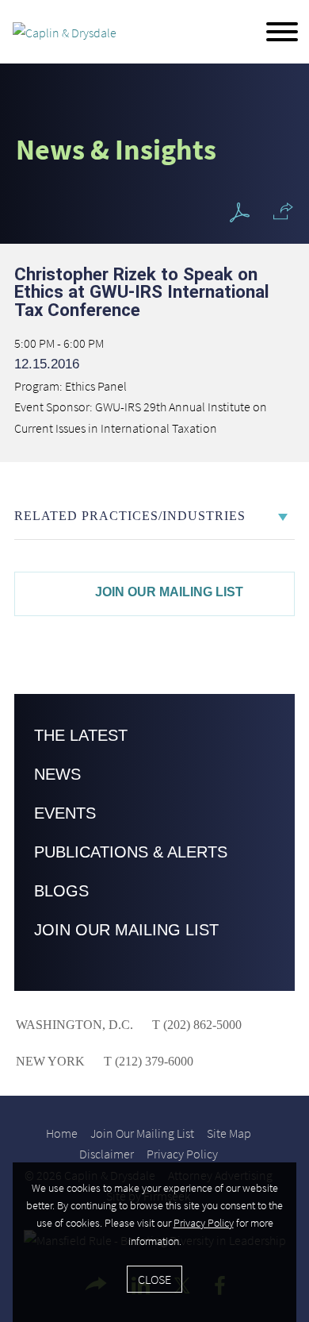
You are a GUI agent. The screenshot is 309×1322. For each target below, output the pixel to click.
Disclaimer (106, 1154)
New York (50, 1061)
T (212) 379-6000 (147, 1061)
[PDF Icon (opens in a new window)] (240, 213)
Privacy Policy (182, 1154)
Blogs (61, 891)
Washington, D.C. (74, 1024)
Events (65, 813)
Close (154, 1279)
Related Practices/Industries (130, 515)
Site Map (229, 1133)
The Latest (81, 735)
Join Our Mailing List (169, 592)
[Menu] (282, 32)
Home (62, 1133)
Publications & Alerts (130, 852)
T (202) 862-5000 (195, 1024)
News (57, 774)
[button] (283, 211)
